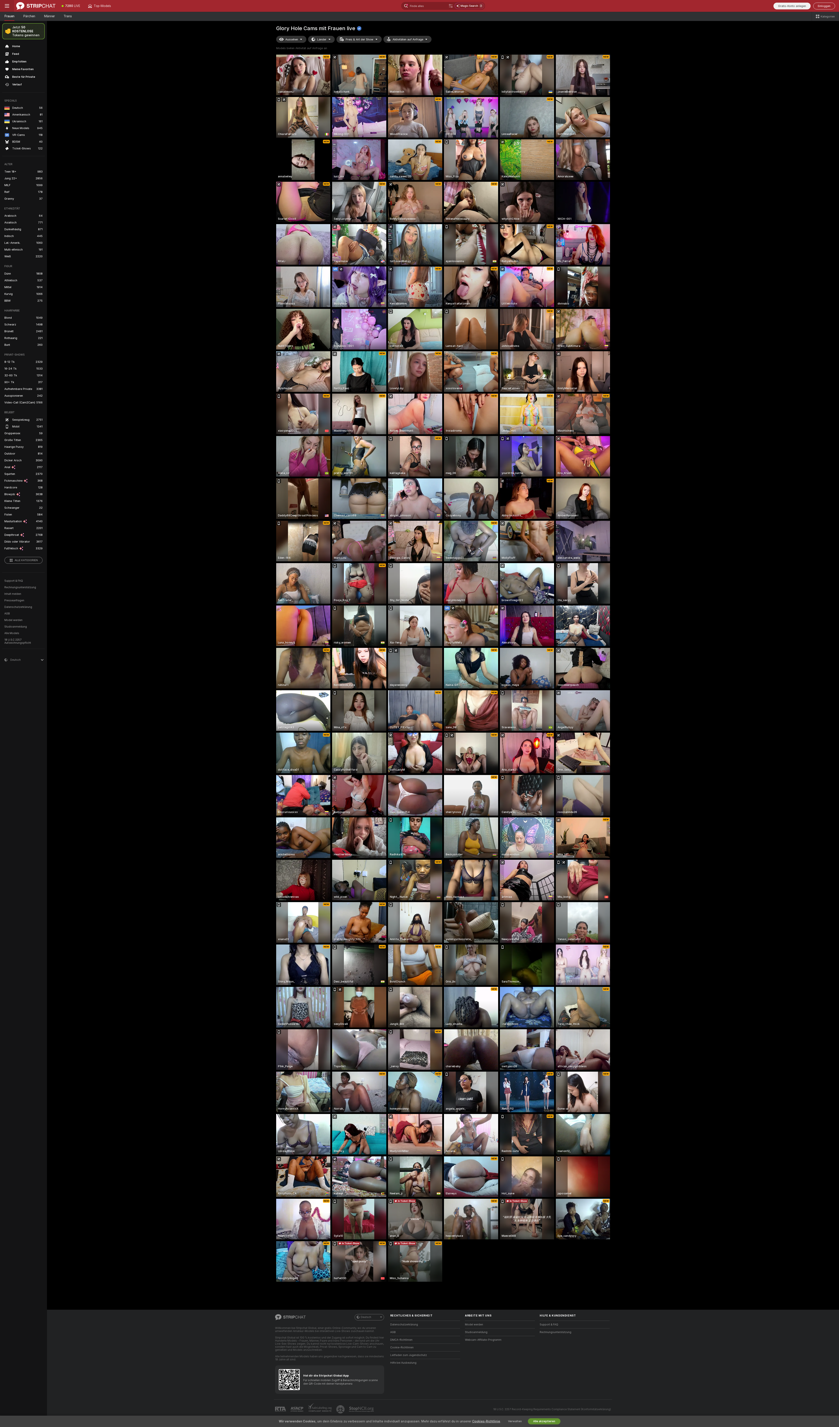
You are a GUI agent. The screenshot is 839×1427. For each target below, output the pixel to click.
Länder (321, 39)
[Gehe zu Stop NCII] (362, 1409)
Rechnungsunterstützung (20, 587)
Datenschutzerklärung (18, 607)
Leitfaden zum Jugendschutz (408, 1355)
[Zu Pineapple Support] (340, 1409)
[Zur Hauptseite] (36, 6)
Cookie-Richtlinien (402, 1347)
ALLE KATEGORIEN (26, 560)
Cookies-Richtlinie (486, 1421)
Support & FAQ (13, 580)
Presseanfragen (14, 600)
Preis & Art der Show (359, 39)
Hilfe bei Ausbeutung (403, 1362)
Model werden (13, 620)
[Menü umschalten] (7, 6)
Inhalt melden (12, 593)
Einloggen (824, 6)
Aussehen (291, 39)
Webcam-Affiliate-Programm (483, 1339)
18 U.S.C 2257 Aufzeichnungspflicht (17, 641)
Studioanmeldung (15, 626)
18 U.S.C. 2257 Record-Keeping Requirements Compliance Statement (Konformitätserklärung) (552, 1409)
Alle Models (11, 633)
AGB (7, 613)
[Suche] (451, 6)
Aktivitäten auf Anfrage (408, 39)
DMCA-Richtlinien (401, 1339)
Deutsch (366, 1317)
